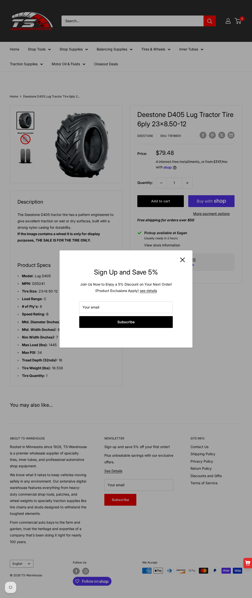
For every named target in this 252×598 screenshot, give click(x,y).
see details (148, 291)
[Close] (182, 259)
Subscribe (126, 322)
